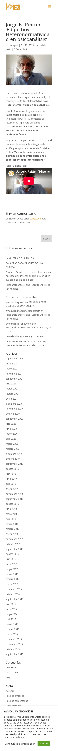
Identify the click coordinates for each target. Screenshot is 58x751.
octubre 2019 (13, 458)
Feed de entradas (15, 695)
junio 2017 (11, 564)
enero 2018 (12, 533)
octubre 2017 (13, 544)
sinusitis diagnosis (15, 302)
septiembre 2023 (14, 358)
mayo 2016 (12, 614)
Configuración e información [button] (20, 743)
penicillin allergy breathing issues (22, 336)
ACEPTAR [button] (43, 743)
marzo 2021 (12, 388)
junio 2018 (11, 508)
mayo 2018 (12, 513)
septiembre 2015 (14, 654)
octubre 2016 (13, 594)
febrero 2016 (12, 629)
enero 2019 (12, 488)
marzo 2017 (12, 574)
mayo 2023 (12, 368)
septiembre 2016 (14, 599)
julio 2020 (11, 423)
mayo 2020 (12, 433)
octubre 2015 (13, 649)
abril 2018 (11, 518)
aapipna (14, 45)
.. (6, 253)
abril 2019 (11, 483)
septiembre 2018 (14, 498)
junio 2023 (11, 363)
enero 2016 (12, 634)
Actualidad (41, 45)
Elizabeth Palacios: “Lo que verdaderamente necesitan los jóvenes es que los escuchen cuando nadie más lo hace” (29, 276)
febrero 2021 (12, 393)
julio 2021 (11, 383)
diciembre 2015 (14, 639)
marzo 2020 (12, 443)
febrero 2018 (12, 528)
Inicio (8, 49)
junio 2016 (11, 609)
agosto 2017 (12, 553)
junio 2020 (11, 428)
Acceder (10, 690)
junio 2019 (11, 478)
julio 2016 (11, 604)
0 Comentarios (21, 49)
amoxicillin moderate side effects (23, 310)
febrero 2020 (12, 448)
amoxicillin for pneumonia (19, 323)
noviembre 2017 (14, 538)
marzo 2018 (12, 524)
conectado (35, 218)
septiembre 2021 (14, 378)
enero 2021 (12, 398)
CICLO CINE (12, 672)
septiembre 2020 (14, 418)
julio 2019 (11, 473)
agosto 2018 (12, 503)
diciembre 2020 (14, 403)
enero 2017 (12, 584)
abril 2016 (11, 619)
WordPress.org (13, 705)
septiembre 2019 (14, 463)
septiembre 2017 (14, 549)
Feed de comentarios (17, 700)
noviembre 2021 (14, 373)
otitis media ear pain (16, 341)
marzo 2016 (12, 624)
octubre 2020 (13, 413)
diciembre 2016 (14, 589)
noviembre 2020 (14, 408)
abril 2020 (11, 438)
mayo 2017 (12, 569)
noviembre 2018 (14, 493)
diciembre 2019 (14, 453)
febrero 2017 (12, 578)
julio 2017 (11, 558)
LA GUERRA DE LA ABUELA (20, 258)
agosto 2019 (12, 468)
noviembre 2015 (14, 644)
